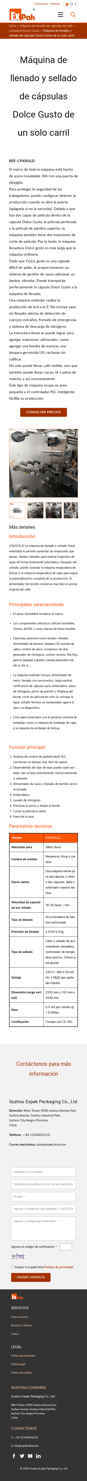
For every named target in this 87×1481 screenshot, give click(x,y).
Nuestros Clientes (21, 1325)
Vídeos (15, 1334)
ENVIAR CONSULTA (31, 1277)
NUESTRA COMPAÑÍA (28, 1388)
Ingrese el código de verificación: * (34, 1246)
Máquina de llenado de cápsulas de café (46, 25)
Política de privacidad (58, 1267)
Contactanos (41, 4)
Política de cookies (21, 1372)
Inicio (12, 25)
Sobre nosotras (19, 1317)
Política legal (18, 1364)
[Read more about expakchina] (60, 14)
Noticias (55, 4)
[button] (12, 463)
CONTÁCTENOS (24, 1428)
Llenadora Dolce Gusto (24, 30)
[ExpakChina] (22, 14)
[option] (43, 463)
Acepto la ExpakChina (44, 1267)
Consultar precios (43, 412)
